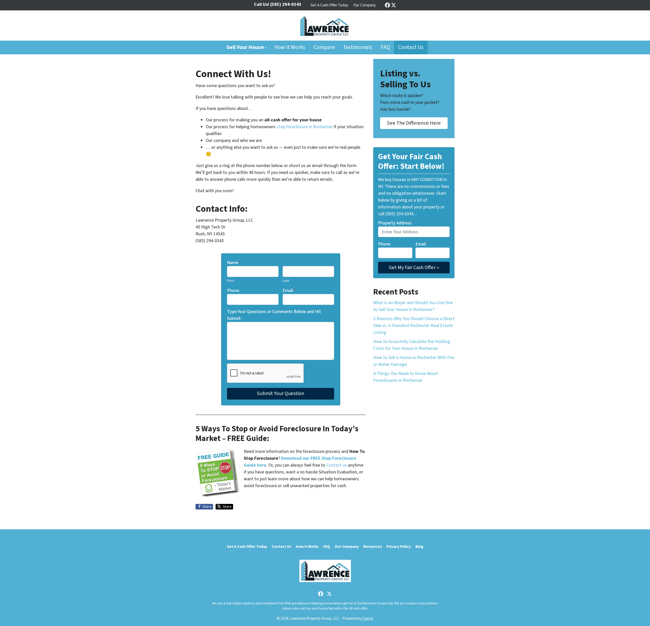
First (230, 280)
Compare (324, 47)
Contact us (336, 465)
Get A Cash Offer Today (329, 5)
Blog (419, 546)
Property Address (396, 223)
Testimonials (357, 47)
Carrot (368, 618)
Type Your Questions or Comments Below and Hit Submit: (274, 315)
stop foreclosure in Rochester (305, 127)
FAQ (385, 47)
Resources (372, 546)
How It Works (289, 47)
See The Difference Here (414, 123)
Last (286, 280)
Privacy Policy (398, 546)
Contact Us (411, 47)
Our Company (364, 5)
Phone (233, 290)
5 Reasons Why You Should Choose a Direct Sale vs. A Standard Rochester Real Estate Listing (413, 326)
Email (289, 290)
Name (234, 262)
